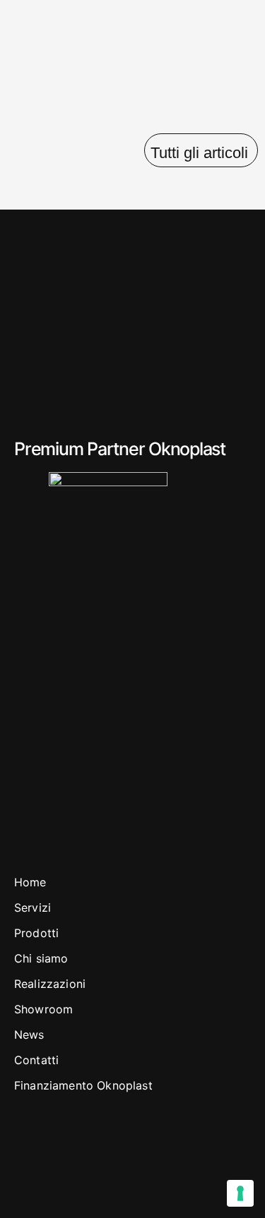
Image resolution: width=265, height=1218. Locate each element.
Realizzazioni (50, 984)
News (29, 1034)
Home (30, 882)
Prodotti (36, 933)
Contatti (36, 1060)
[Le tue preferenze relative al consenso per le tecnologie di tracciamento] (240, 1193)
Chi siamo (41, 958)
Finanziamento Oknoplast (83, 1085)
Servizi (32, 907)
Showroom (43, 1009)
